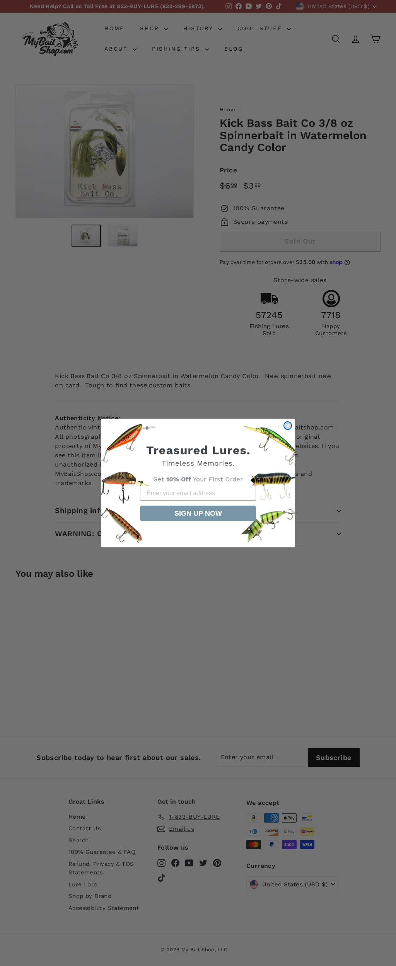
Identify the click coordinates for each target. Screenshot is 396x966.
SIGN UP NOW (198, 513)
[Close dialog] (288, 425)
